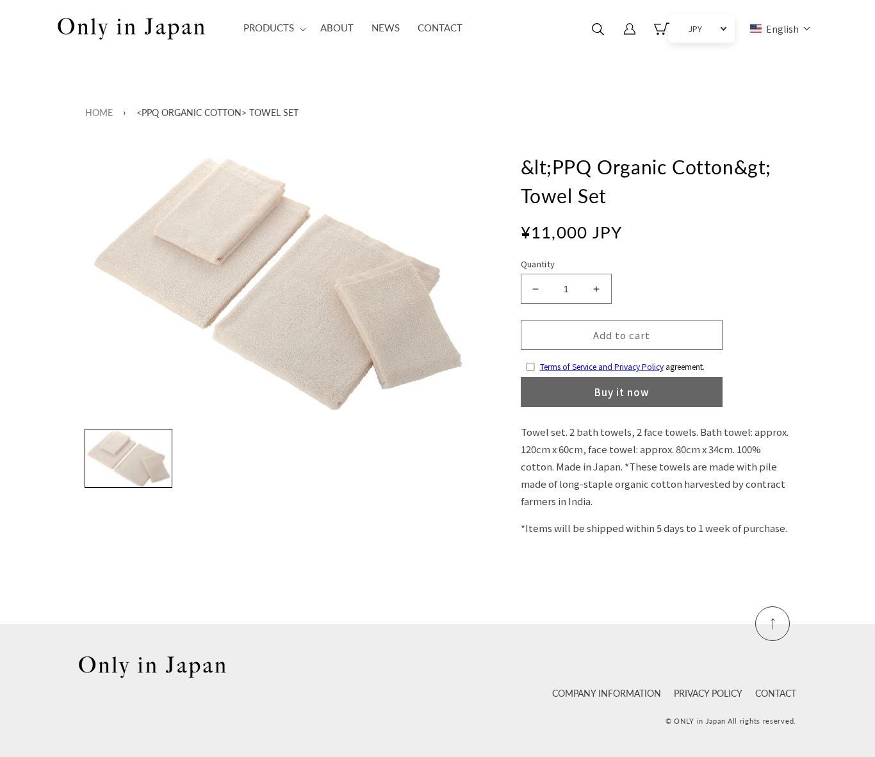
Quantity (538, 264)
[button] (272, 28)
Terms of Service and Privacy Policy (602, 366)
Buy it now (621, 392)
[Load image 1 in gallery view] (128, 458)
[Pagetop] (772, 623)
